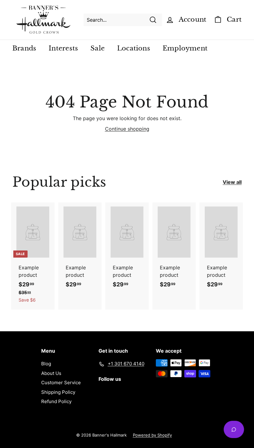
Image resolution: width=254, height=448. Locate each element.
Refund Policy (56, 401)
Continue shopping (127, 129)
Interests (63, 48)
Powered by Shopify (152, 435)
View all (232, 182)
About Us (51, 373)
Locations (133, 48)
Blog (46, 364)
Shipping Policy (58, 392)
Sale (97, 48)
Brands (24, 48)
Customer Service (61, 382)
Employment (185, 48)
